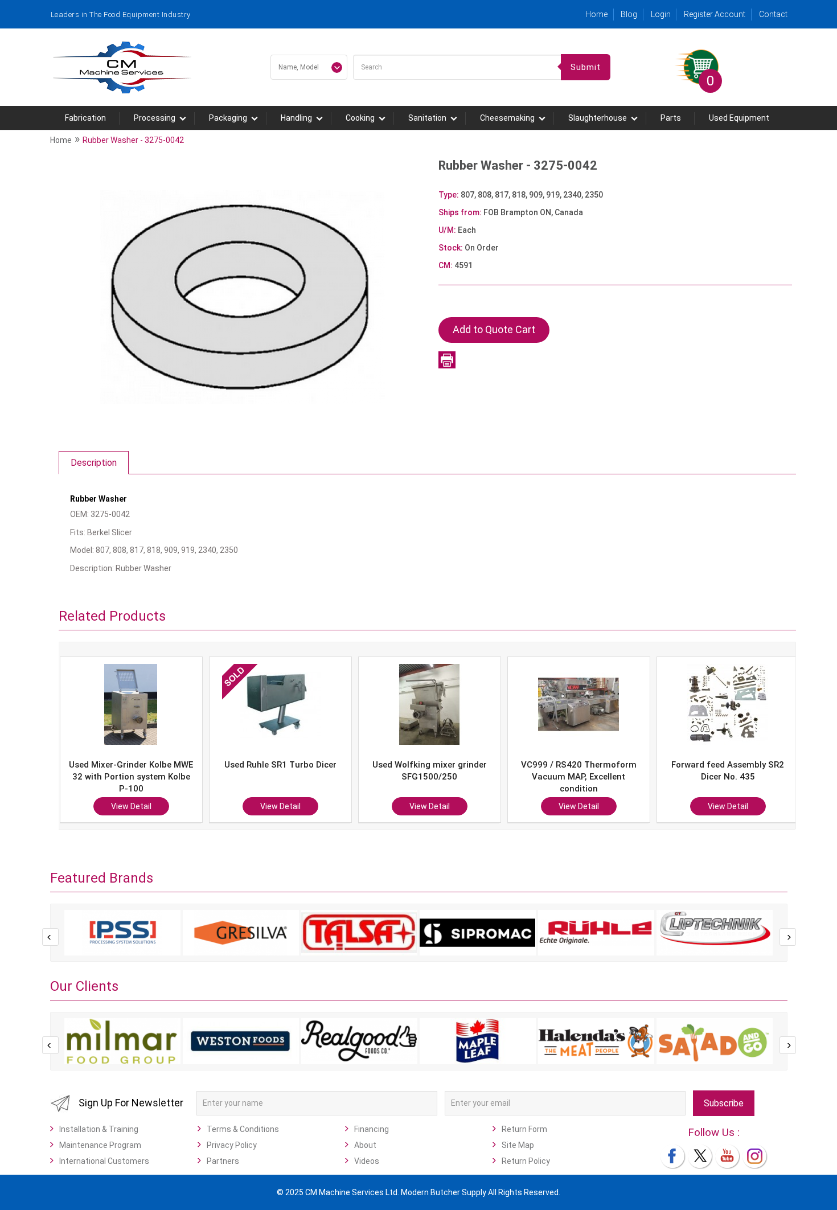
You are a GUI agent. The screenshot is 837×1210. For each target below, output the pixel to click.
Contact (773, 14)
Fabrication (85, 117)
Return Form (524, 1129)
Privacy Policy (232, 1145)
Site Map (518, 1145)
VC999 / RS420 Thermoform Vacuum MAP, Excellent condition (439, 777)
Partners (223, 1161)
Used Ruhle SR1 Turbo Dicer (141, 765)
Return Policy (526, 1161)
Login (661, 14)
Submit (586, 67)
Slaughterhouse (597, 117)
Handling (296, 117)
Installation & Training (98, 1129)
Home (596, 14)
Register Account (714, 14)
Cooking (360, 117)
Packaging (228, 117)
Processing (154, 117)
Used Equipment (739, 117)
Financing (371, 1129)
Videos (366, 1161)
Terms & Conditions (243, 1129)
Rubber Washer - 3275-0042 (133, 140)
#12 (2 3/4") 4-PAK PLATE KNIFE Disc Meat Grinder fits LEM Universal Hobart (738, 777)
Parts (670, 117)
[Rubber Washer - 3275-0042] (242, 296)
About (365, 1145)
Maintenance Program (100, 1145)
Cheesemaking (507, 117)
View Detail (141, 806)
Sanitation (427, 117)
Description (94, 462)
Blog (629, 14)
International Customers (104, 1161)
